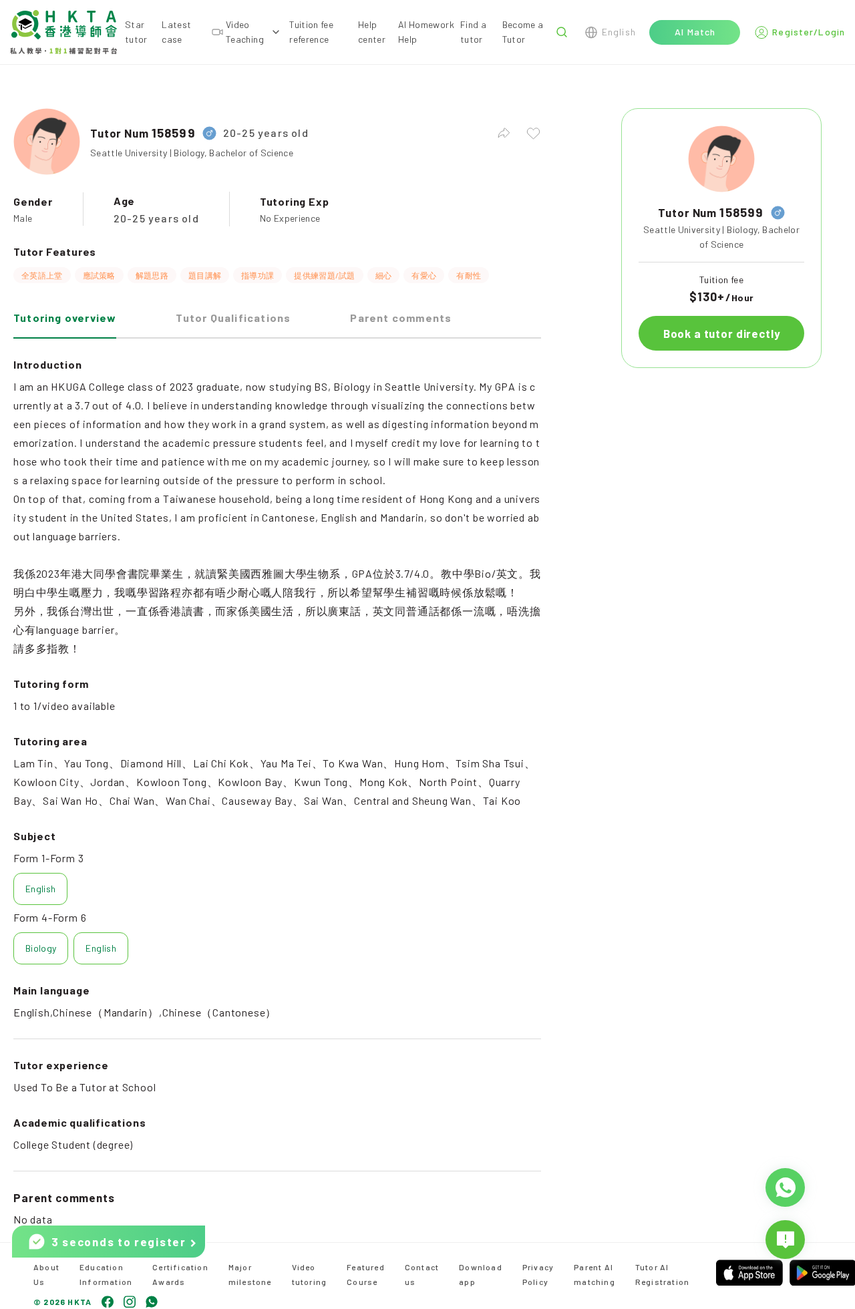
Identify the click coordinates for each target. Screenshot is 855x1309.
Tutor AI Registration (662, 1274)
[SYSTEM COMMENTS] (785, 1239)
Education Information (105, 1274)
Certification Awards (180, 1274)
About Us (46, 1274)
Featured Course (366, 1274)
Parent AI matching (594, 1274)
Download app (480, 1274)
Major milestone (250, 1274)
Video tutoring (309, 1274)
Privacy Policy (538, 1274)
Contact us (422, 1274)
